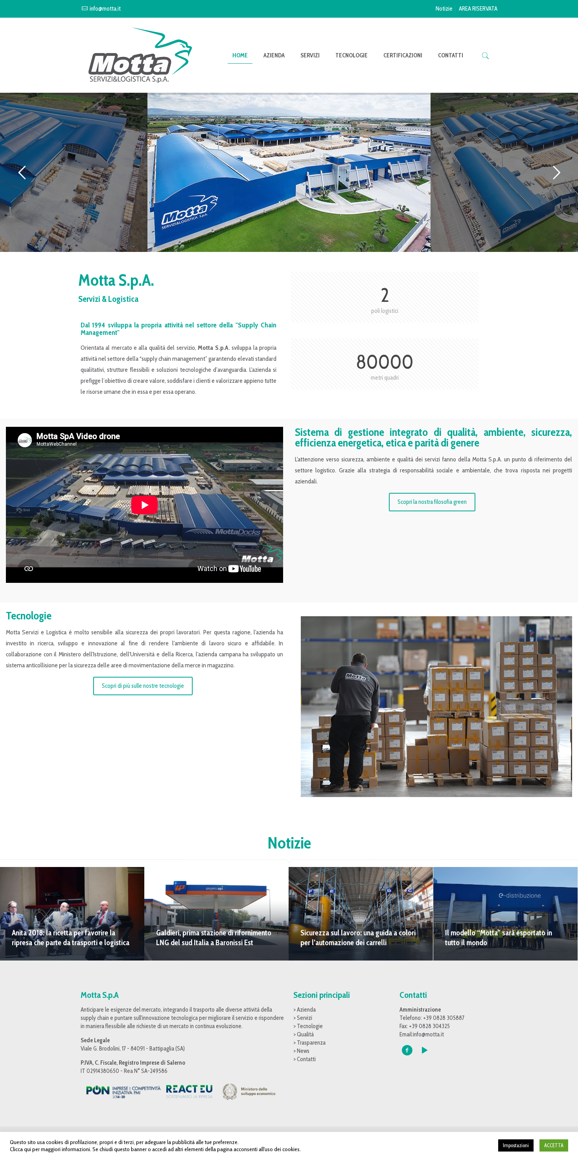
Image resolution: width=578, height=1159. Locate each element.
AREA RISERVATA (478, 8)
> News (301, 1050)
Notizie (444, 8)
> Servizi (302, 1017)
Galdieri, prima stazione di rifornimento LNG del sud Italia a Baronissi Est (213, 937)
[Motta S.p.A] (140, 55)
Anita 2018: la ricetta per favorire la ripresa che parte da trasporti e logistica (70, 937)
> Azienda (304, 1009)
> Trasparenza (309, 1042)
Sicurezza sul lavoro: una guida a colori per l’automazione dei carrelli (358, 937)
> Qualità (303, 1034)
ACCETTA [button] (553, 1145)
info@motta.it (105, 8)
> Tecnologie (308, 1026)
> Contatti (304, 1059)
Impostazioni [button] (516, 1145)
